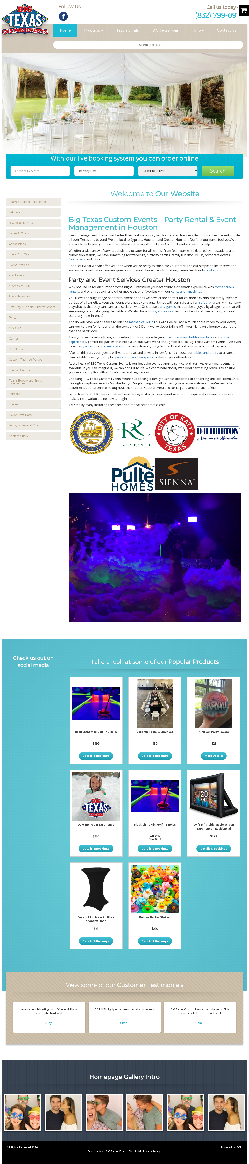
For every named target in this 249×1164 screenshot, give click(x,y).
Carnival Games (19, 370)
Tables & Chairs (19, 233)
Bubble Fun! (17, 349)
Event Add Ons (19, 254)
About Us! (135, 1151)
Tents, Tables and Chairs (25, 425)
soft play (205, 302)
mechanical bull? (141, 322)
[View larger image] (22, 1112)
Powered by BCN (231, 1147)
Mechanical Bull (19, 286)
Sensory (14, 394)
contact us (213, 270)
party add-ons (86, 346)
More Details (214, 756)
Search (217, 170)
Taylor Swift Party (20, 415)
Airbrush (14, 212)
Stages (13, 404)
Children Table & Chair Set (155, 732)
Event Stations (19, 265)
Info (198, 30)
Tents (12, 317)
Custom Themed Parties (25, 359)
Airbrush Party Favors (214, 732)
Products (92, 30)
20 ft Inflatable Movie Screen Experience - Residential (214, 826)
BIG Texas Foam (166, 30)
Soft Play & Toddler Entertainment (32, 307)
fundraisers (77, 259)
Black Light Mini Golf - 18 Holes (96, 732)
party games (166, 306)
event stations (114, 346)
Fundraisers (16, 275)
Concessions (17, 244)
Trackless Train (18, 436)
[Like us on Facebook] (63, 16)
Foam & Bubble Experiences (28, 202)
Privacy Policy (151, 1151)
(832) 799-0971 (219, 15)
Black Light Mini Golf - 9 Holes (155, 824)
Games (13, 338)
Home (65, 30)
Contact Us (226, 30)
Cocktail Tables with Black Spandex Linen (96, 919)
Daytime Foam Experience (96, 824)
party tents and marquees (134, 357)
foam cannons (177, 337)
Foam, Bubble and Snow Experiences (25, 382)
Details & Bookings (96, 756)
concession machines (186, 291)
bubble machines (201, 337)
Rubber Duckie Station (155, 917)
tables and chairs (205, 352)
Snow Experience (20, 296)
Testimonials (127, 30)
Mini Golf (15, 328)
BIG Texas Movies (21, 223)
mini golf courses (160, 311)
